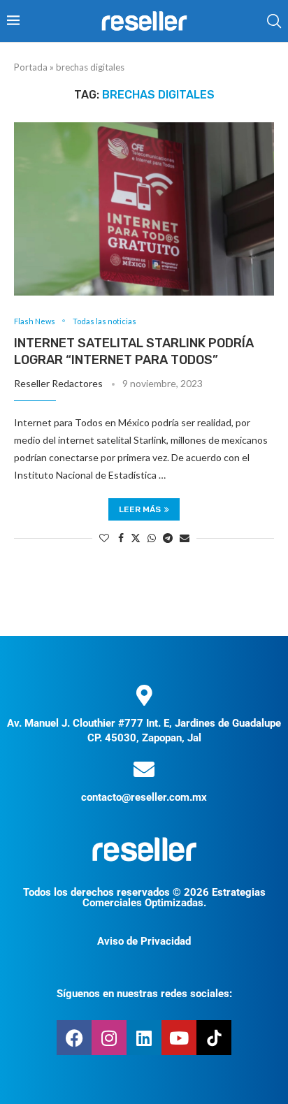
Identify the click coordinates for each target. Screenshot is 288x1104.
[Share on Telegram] (168, 538)
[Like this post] (104, 538)
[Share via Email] (184, 538)
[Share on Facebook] (121, 538)
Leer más (140, 509)
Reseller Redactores (58, 383)
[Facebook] (74, 1037)
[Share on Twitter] (136, 538)
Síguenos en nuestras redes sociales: (144, 993)
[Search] (274, 21)
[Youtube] (178, 1037)
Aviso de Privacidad (144, 941)
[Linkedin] (144, 1037)
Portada (31, 67)
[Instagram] (109, 1037)
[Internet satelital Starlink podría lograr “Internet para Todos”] (144, 209)
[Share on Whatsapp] (151, 538)
